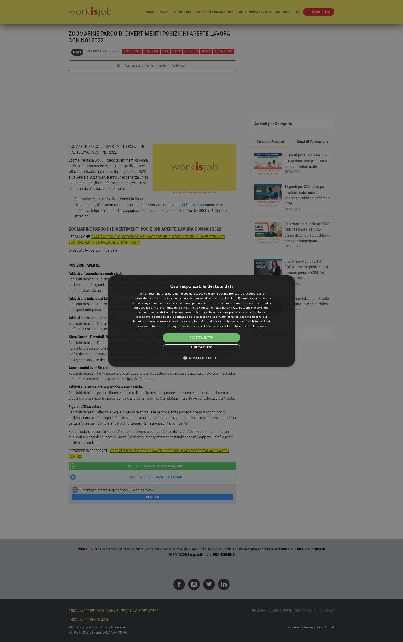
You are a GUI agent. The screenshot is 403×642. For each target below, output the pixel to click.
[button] (201, 358)
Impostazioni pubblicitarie (244, 321)
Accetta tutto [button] (201, 337)
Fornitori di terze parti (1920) (218, 308)
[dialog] (201, 321)
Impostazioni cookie (217, 326)
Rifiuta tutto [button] (201, 347)
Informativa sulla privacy (249, 326)
